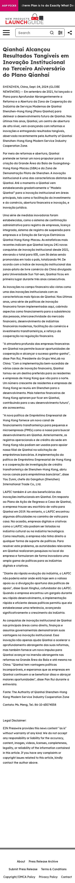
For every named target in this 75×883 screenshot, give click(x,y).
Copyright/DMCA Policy (19, 877)
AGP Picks (9, 5)
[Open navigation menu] (6, 32)
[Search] (52, 33)
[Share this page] (69, 32)
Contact (66, 877)
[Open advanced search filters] (60, 33)
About (21, 861)
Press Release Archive (43, 861)
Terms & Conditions (53, 869)
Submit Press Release (23, 869)
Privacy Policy (48, 877)
